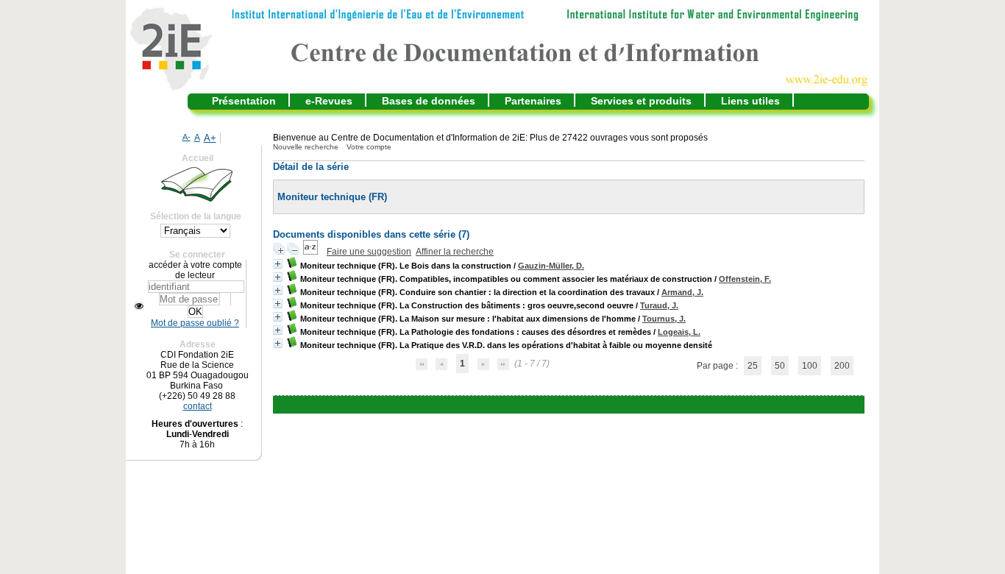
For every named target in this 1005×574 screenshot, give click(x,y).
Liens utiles (750, 101)
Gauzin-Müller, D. (551, 265)
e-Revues (328, 101)
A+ (210, 138)
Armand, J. (682, 292)
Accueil (197, 158)
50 (780, 366)
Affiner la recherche (455, 252)
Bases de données (428, 101)
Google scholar (547, 405)
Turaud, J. (659, 305)
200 (842, 366)
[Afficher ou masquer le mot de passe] (139, 306)
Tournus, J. (664, 318)
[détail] (278, 264)
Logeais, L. (679, 331)
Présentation (244, 101)
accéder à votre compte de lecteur (195, 270)
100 (809, 366)
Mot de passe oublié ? (195, 323)
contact (197, 406)
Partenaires (533, 101)
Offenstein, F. (745, 278)
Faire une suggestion (369, 252)
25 (752, 366)
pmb (605, 405)
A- (186, 136)
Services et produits (641, 101)
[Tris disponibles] (311, 252)
